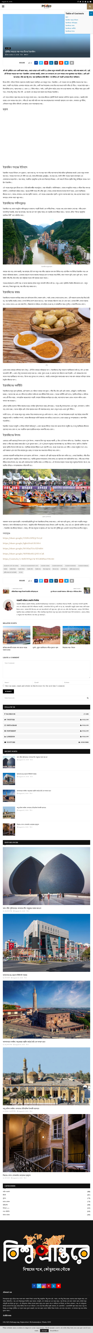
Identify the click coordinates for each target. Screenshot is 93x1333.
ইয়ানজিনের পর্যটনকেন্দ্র (71, 23)
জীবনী (4, 1195)
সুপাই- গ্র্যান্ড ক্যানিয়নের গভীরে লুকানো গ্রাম (45, 647)
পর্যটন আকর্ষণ (6, 1192)
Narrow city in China (11, 565)
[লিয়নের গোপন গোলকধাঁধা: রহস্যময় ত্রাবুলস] (9, 829)
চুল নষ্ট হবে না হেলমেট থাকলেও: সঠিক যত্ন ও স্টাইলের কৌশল (66, 591)
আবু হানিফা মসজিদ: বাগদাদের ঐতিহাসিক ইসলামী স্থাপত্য (31, 807)
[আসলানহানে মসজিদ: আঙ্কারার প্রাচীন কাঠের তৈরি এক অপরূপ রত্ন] (9, 796)
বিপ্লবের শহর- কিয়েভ (69, 647)
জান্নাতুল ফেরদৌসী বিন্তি (10, 1111)
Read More (54, 1330)
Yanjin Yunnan (83, 565)
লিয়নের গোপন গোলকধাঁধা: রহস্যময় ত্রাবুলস (28, 824)
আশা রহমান (7, 978)
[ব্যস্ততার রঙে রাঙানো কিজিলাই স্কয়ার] (9, 779)
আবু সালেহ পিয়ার (8, 911)
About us (7, 1292)
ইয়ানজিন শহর (37, 569)
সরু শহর (20, 572)
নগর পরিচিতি (8, 48)
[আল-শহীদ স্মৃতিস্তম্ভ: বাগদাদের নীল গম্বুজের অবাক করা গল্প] (9, 762)
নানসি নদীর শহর (64, 569)
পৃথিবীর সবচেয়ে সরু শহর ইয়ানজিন (10, 572)
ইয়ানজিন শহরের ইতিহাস (72, 20)
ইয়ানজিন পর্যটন (30, 569)
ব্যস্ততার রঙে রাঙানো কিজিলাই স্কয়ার (26, 774)
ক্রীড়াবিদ (5, 1205)
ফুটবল (4, 1198)
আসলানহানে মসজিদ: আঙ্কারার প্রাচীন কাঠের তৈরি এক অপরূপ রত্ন (34, 791)
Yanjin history (57, 565)
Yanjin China (45, 565)
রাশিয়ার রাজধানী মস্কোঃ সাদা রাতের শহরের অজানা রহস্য (15, 648)
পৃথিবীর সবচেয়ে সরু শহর (74, 569)
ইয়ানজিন (5, 569)
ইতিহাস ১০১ (6, 1208)
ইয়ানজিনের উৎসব (70, 31)
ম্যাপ (67, 17)
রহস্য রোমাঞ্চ (6, 1201)
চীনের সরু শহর (55, 569)
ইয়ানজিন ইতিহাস (21, 569)
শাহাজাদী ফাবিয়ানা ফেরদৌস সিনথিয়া (27, 600)
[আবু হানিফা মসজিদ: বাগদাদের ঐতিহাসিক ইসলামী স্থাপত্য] (9, 813)
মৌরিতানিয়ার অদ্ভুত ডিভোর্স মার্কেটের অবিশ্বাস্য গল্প (24, 591)
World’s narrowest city (29, 565)
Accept (44, 1331)
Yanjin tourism (70, 565)
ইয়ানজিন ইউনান (13, 569)
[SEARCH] (87, 698)
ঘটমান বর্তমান (6, 1215)
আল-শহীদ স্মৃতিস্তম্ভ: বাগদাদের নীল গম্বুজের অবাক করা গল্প (32, 757)
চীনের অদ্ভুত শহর (46, 569)
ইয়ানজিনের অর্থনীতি (71, 28)
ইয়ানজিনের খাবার (70, 26)
